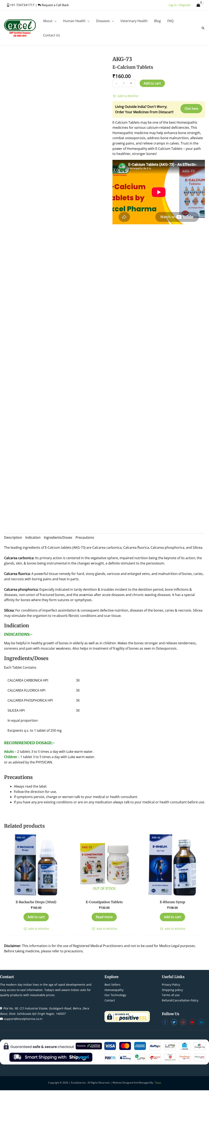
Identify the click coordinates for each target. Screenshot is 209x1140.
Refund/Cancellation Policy (180, 1000)
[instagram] (184, 1022)
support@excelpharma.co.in (23, 1019)
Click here (191, 108)
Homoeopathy (113, 990)
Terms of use (171, 995)
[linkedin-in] (201, 1022)
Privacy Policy (171, 984)
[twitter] (175, 1022)
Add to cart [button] (36, 917)
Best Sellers (112, 984)
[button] (54, 21)
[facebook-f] (166, 1022)
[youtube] (193, 1022)
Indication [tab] (33, 537)
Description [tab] (13, 537)
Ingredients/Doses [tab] (58, 537)
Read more (104, 917)
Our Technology (115, 995)
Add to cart (152, 83)
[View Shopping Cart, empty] (198, 5)
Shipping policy (172, 990)
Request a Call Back (55, 5)
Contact (109, 1000)
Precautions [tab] (85, 537)
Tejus (158, 1082)
